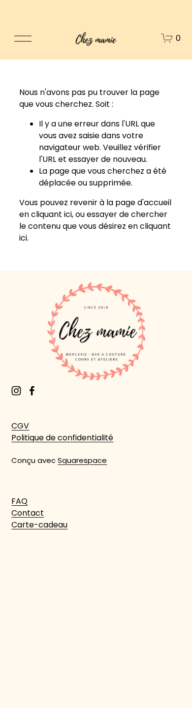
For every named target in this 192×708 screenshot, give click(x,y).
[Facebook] (32, 391)
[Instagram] (16, 391)
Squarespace (82, 460)
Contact (27, 513)
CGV (20, 425)
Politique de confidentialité (62, 437)
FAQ (19, 501)
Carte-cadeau (39, 524)
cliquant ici (51, 214)
